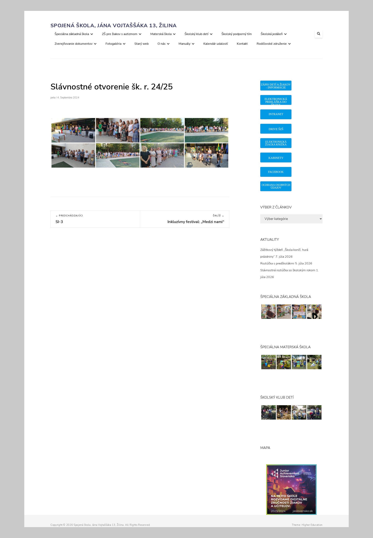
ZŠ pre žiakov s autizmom (119, 34)
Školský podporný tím (236, 34)
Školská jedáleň (272, 34)
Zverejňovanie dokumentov (73, 44)
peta (53, 97)
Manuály (184, 44)
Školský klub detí (196, 34)
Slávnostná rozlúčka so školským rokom (287, 270)
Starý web (141, 44)
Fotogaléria (113, 44)
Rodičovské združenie (272, 44)
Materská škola (161, 34)
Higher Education (312, 525)
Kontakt (242, 44)
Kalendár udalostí (215, 44)
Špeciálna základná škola (72, 34)
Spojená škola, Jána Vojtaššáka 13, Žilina (114, 25)
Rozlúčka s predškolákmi (277, 263)
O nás (162, 44)
